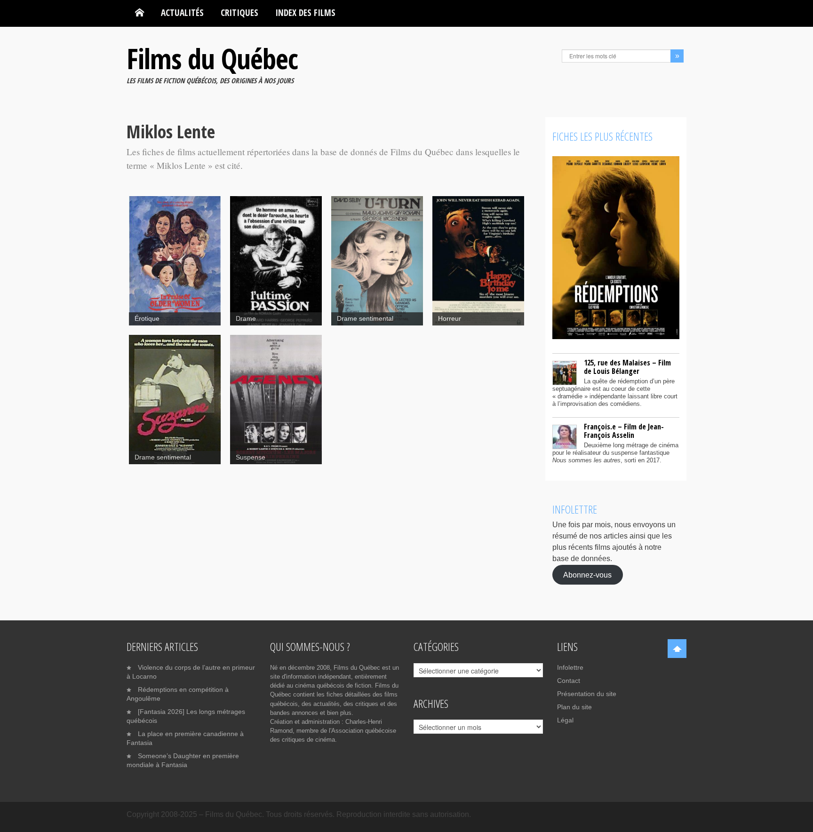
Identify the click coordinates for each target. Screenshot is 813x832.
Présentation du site (586, 693)
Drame (246, 318)
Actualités (182, 12)
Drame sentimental (365, 318)
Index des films (305, 12)
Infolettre (570, 667)
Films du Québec (212, 58)
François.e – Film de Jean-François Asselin (624, 430)
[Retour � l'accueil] (139, 12)
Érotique (147, 318)
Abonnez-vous (587, 574)
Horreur (449, 318)
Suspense (250, 457)
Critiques (239, 12)
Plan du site (574, 707)
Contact (568, 680)
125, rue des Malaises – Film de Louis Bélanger (627, 366)
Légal (565, 720)
